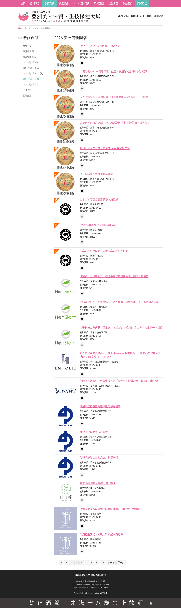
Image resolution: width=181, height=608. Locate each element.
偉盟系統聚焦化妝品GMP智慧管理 (99, 457)
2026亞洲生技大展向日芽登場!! (97, 483)
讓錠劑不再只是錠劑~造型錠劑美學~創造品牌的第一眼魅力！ (115, 122)
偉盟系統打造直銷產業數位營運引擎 (100, 406)
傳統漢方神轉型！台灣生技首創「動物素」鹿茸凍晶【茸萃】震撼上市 (119, 380)
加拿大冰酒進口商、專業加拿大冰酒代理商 (104, 250)
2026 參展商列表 (31, 62)
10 (102, 562)
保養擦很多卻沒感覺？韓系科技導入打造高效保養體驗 (110, 508)
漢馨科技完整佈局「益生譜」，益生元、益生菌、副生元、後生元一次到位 (121, 327)
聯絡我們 (127, 3)
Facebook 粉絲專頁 (154, 16)
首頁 (23, 3)
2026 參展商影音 (31, 84)
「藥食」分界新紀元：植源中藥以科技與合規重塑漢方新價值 (114, 276)
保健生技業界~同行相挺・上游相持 (100, 45)
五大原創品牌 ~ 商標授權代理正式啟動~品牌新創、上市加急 (114, 97)
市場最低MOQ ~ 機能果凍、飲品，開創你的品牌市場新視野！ (114, 71)
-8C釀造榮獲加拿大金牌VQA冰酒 (98, 225)
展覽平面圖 (28, 51)
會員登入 (125, 16)
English (137, 16)
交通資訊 (27, 90)
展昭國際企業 (101, 593)
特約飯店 (27, 95)
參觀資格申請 (29, 57)
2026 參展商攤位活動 (33, 73)
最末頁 (121, 562)
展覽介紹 (27, 46)
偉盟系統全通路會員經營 (94, 432)
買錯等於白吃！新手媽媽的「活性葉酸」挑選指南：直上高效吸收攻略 (119, 302)
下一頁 (111, 562)
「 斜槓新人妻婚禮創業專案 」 (99, 173)
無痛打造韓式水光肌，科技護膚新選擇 (101, 534)
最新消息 (35, 3)
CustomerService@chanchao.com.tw (93, 587)
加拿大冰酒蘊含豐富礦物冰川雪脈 (99, 199)
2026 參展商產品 (31, 68)
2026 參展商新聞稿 (32, 79)
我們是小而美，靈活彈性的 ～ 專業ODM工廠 (105, 148)
